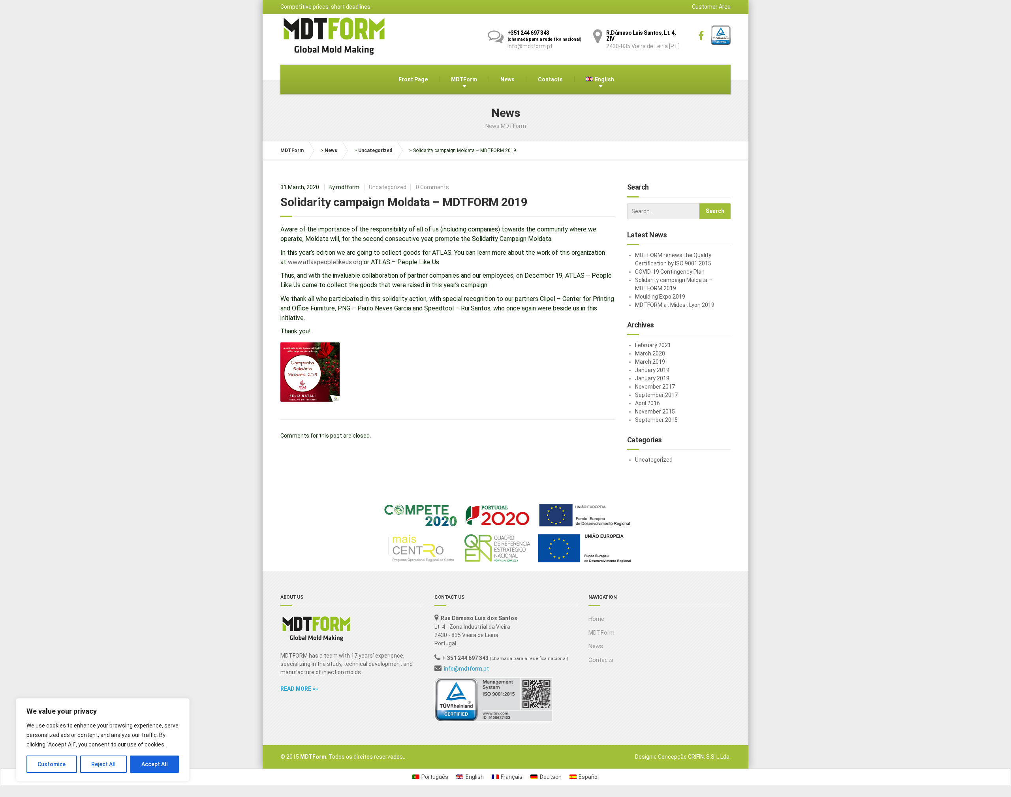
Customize (52, 764)
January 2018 (652, 378)
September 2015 (656, 420)
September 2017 (656, 395)
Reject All (103, 764)
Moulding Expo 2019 (660, 296)
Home (596, 618)
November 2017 (655, 386)
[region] (103, 739)
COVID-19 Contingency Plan (670, 272)
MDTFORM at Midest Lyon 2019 (674, 305)
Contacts (550, 79)
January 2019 (652, 370)
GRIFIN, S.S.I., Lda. (709, 757)
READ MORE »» (299, 689)
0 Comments (432, 187)
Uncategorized (375, 150)
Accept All (154, 764)
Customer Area (711, 7)
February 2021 (653, 345)
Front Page (413, 79)
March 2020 (650, 353)
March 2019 (650, 362)
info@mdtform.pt (466, 668)
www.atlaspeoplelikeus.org (325, 262)
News (507, 79)
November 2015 (655, 411)
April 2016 (647, 403)
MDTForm (464, 79)
